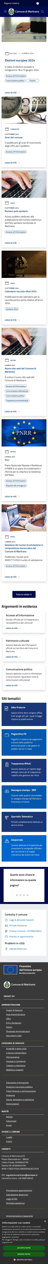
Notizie (13, 53)
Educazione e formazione (17, 1082)
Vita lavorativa (12, 1057)
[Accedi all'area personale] (37, 3)
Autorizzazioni (12, 1103)
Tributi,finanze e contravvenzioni (21, 1091)
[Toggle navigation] (5, 11)
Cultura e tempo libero (16, 1052)
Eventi (9, 1141)
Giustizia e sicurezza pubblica (19, 1086)
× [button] (45, 1221)
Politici (9, 1027)
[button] (24, 1259)
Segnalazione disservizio (17, 1194)
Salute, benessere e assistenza (20, 1099)
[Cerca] (42, 11)
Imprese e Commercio (16, 1061)
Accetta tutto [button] (24, 1248)
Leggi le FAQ (11, 1198)
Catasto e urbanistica (15, 1065)
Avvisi (12, 203)
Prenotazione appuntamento (19, 1190)
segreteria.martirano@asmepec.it (21, 1175)
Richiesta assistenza (15, 1203)
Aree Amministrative (15, 1014)
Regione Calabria (11, 3)
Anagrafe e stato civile (16, 1048)
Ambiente (10, 1095)
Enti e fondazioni (13, 1022)
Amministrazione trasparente (19, 1216)
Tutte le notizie (22, 594)
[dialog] (24, 1241)
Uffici (8, 1018)
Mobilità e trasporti (14, 1069)
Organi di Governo (14, 1010)
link (11, 1242)
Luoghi (9, 1137)
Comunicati (14, 129)
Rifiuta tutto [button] (24, 1254)
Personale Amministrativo (18, 1031)
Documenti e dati (14, 1035)
